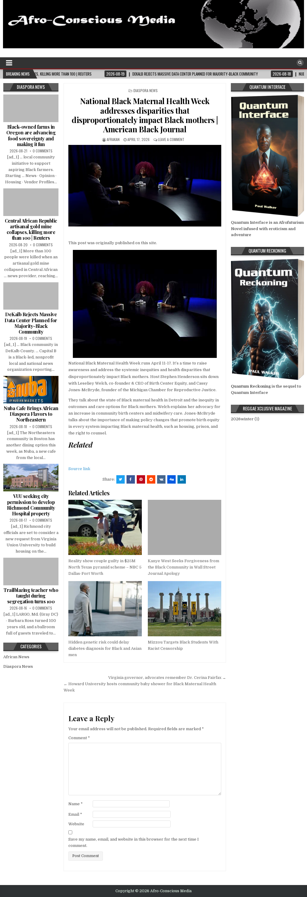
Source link (79, 468)
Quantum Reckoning (251, 386)
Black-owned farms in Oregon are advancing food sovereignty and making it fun (30, 135)
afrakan (113, 139)
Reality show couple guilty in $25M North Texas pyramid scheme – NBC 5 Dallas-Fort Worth (105, 567)
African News (16, 657)
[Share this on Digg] (171, 479)
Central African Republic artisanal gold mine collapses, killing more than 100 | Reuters (31, 229)
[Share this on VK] (161, 479)
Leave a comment (171, 139)
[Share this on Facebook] (131, 479)
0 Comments (42, 150)
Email (75, 814)
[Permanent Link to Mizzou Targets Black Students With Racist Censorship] (184, 608)
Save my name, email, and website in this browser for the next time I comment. (133, 842)
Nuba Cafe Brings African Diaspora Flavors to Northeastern (31, 414)
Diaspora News (145, 90)
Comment (79, 738)
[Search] (300, 62)
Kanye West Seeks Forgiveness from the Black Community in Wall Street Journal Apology (183, 567)
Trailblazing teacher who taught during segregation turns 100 (31, 595)
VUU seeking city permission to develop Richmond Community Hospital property (31, 505)
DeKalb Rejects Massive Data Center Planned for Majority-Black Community (30, 323)
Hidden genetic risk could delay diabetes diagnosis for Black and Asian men (105, 648)
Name (75, 804)
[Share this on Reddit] (151, 479)
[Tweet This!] (120, 479)
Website (76, 824)
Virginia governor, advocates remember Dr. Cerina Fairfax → (167, 677)
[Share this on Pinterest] (141, 479)
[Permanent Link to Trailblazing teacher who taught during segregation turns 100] (30, 571)
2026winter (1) (245, 419)
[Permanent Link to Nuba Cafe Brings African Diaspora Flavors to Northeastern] (30, 390)
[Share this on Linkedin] (181, 479)
